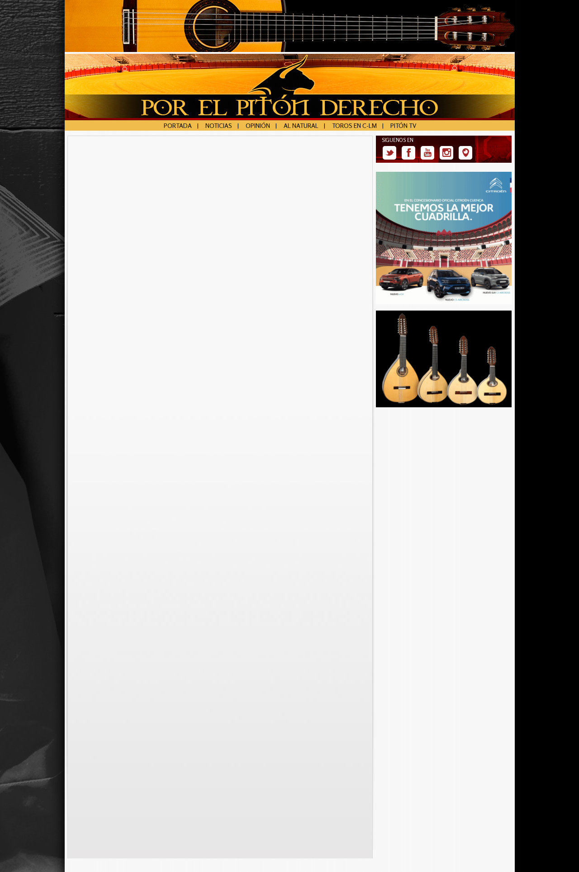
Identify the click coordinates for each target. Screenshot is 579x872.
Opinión (258, 125)
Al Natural (301, 125)
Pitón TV (403, 125)
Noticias (218, 125)
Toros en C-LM (354, 125)
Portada (178, 125)
